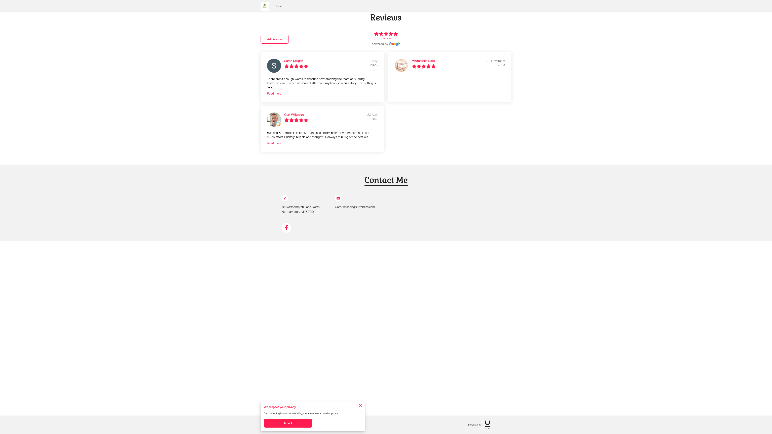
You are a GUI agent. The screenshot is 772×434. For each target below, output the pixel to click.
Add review (274, 39)
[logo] (488, 425)
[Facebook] (286, 228)
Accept (288, 423)
